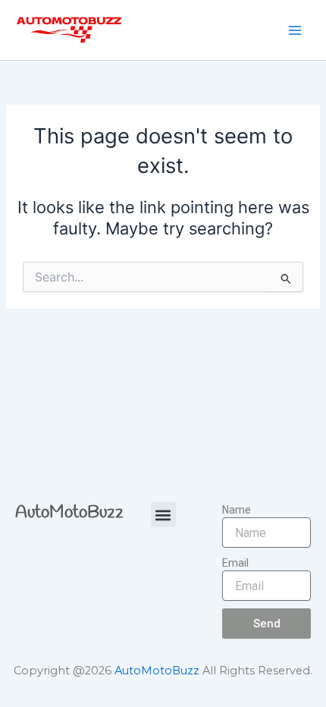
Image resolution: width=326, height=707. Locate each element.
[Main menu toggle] (295, 30)
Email (235, 563)
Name (236, 510)
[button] (163, 514)
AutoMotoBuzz (69, 512)
